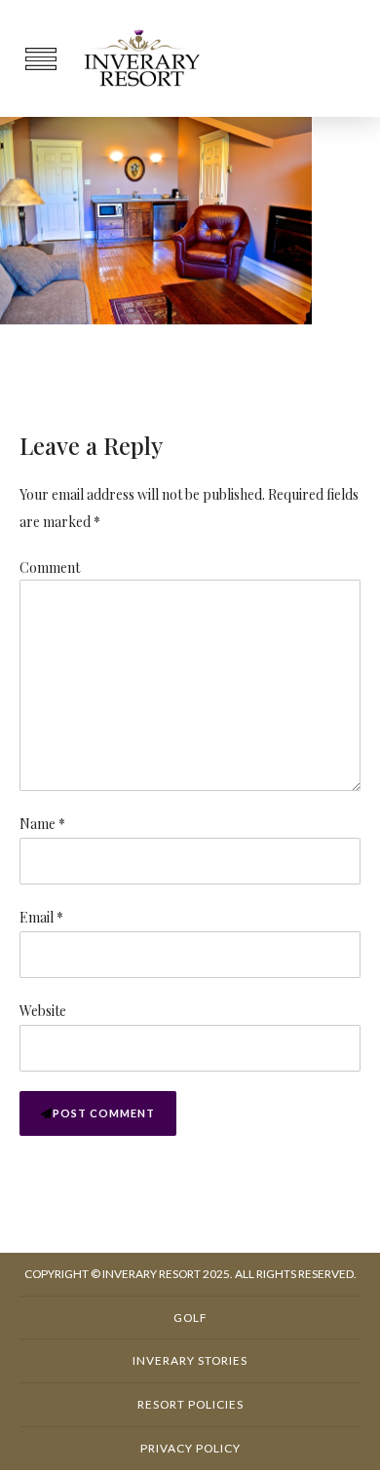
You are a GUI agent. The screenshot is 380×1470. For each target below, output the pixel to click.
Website (42, 1010)
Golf (190, 1317)
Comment (49, 567)
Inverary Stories (190, 1360)
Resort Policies (190, 1404)
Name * (42, 823)
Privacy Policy (190, 1448)
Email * (41, 917)
